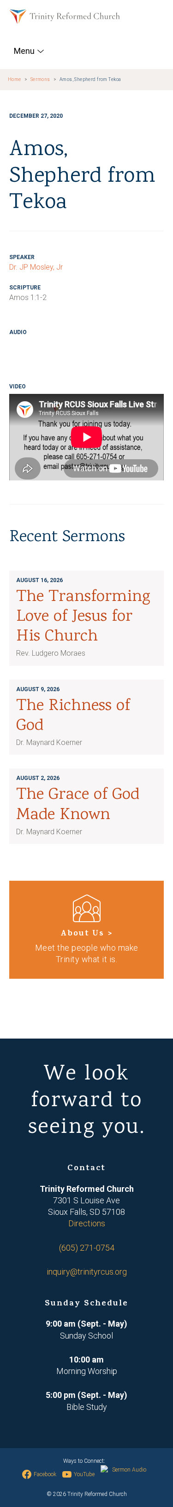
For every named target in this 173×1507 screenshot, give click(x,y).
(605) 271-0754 (86, 1248)
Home (14, 79)
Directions (86, 1223)
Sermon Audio (129, 1470)
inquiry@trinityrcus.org (87, 1271)
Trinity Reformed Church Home (64, 16)
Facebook (45, 1474)
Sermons (40, 79)
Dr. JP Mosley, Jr (36, 267)
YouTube (84, 1474)
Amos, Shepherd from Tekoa (90, 79)
